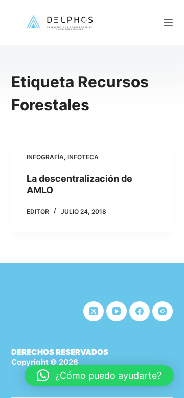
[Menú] (168, 22)
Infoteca (83, 157)
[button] (99, 375)
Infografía (45, 157)
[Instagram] (162, 311)
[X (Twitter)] (93, 311)
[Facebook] (139, 311)
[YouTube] (116, 311)
